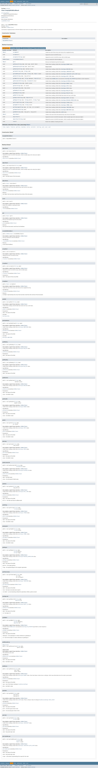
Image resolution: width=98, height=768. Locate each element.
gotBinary (15, 64)
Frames (16, 3)
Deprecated (19, 1)
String (20, 57)
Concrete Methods (27, 48)
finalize (13, 127)
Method (17, 5)
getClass (18, 127)
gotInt (14, 85)
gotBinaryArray (16, 66)
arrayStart (15, 54)
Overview (2, 1)
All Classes (28, 3)
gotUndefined (16, 109)
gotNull (15, 95)
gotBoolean (15, 68)
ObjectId (36, 78)
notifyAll (33, 127)
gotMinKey (15, 92)
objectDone (15, 114)
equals (8, 127)
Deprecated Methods (39, 48)
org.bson (8, 8)
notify (28, 127)
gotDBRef (15, 78)
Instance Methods (15, 48)
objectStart (16, 116)
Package (7, 1)
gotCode (15, 71)
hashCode (23, 127)
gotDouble (15, 83)
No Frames (21, 3)
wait (43, 127)
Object (7, 26)
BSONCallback (4, 17)
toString (39, 127)
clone (4, 127)
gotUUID (15, 111)
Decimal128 (30, 80)
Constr (13, 5)
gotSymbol (15, 104)
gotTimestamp (16, 107)
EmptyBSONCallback (7, 40)
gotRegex (15, 99)
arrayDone (15, 52)
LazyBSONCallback (5, 20)
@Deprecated (5, 644)
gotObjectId (16, 97)
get (14, 61)
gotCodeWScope (16, 73)
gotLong (15, 88)
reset (14, 121)
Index (24, 1)
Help (27, 1)
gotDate (15, 76)
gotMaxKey (15, 90)
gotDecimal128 (16, 80)
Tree (15, 1)
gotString (15, 102)
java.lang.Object (5, 12)
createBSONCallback (18, 59)
